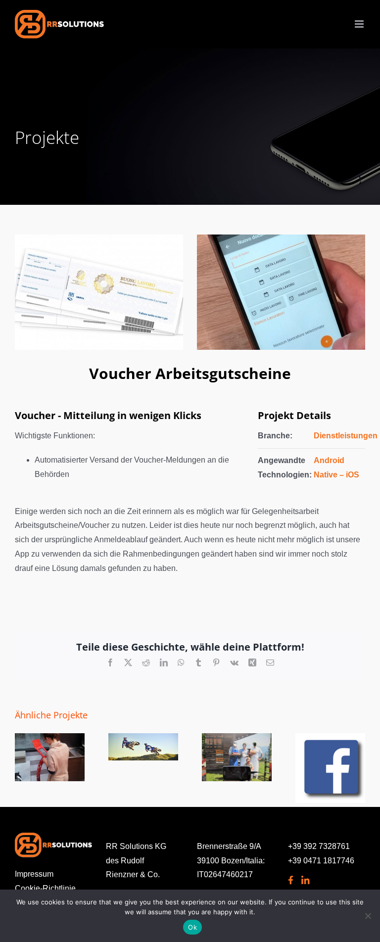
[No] (368, 916)
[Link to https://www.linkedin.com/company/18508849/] (304, 880)
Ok (192, 927)
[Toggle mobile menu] (360, 24)
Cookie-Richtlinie (45, 888)
